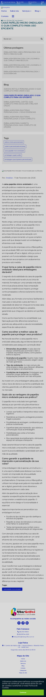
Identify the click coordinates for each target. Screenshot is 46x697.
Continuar (23, 692)
